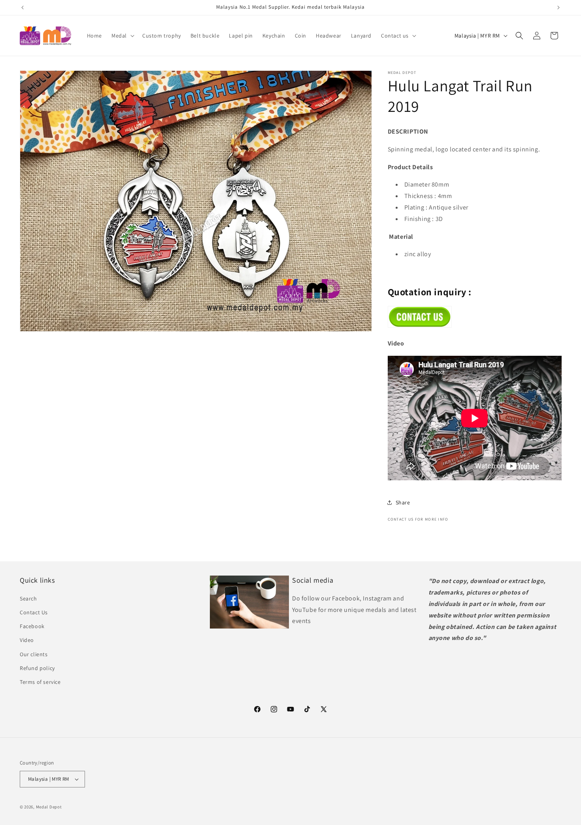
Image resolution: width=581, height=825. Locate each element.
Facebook (32, 626)
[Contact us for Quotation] (420, 325)
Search (28, 598)
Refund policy (37, 668)
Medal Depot (49, 807)
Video (27, 640)
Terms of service (40, 681)
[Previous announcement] (22, 7)
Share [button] (403, 502)
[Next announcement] (558, 7)
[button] (122, 35)
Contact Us (34, 612)
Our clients (34, 654)
